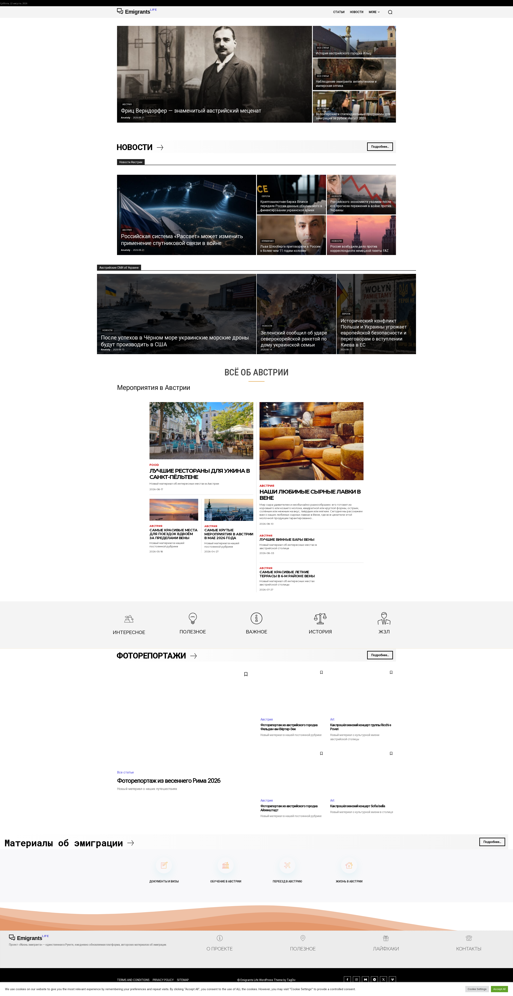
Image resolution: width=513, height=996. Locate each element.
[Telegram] (374, 979)
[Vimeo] (392, 979)
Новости (337, 196)
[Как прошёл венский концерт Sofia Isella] (363, 772)
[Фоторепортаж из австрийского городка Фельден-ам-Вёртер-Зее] (293, 691)
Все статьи (323, 48)
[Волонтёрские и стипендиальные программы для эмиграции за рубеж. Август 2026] (354, 107)
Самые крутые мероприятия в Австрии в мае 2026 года (228, 534)
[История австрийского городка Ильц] (354, 42)
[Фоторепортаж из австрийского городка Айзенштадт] (293, 772)
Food (154, 465)
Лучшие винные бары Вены (287, 540)
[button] (390, 12)
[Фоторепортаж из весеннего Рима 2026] (184, 716)
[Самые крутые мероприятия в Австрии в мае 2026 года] (228, 510)
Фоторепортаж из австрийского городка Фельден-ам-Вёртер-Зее (289, 727)
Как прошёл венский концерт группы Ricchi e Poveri (360, 727)
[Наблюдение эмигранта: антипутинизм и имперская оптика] (354, 74)
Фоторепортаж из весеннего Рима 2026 (168, 780)
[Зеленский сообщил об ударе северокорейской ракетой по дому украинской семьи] (296, 314)
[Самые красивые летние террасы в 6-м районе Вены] (345, 579)
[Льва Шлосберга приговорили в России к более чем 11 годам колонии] (291, 235)
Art (332, 719)
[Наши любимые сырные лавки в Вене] (312, 441)
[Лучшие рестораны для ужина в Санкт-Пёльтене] (201, 430)
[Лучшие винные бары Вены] (345, 547)
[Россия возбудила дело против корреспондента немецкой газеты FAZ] (361, 235)
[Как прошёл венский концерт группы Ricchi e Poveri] (363, 691)
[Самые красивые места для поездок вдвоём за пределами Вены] (173, 510)
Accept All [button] (499, 989)
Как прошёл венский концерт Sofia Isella (357, 806)
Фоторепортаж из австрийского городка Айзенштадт (289, 808)
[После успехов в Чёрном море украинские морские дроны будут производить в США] (176, 314)
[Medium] (365, 979)
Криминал (268, 241)
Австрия (127, 104)
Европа (266, 196)
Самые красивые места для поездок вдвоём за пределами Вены (173, 534)
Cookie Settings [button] (477, 989)
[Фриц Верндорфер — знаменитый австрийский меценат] (214, 74)
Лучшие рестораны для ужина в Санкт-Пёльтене (199, 473)
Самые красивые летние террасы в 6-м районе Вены (287, 574)
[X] (383, 979)
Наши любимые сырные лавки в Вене (310, 494)
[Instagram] (356, 979)
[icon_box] (129, 624)
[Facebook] (347, 979)
